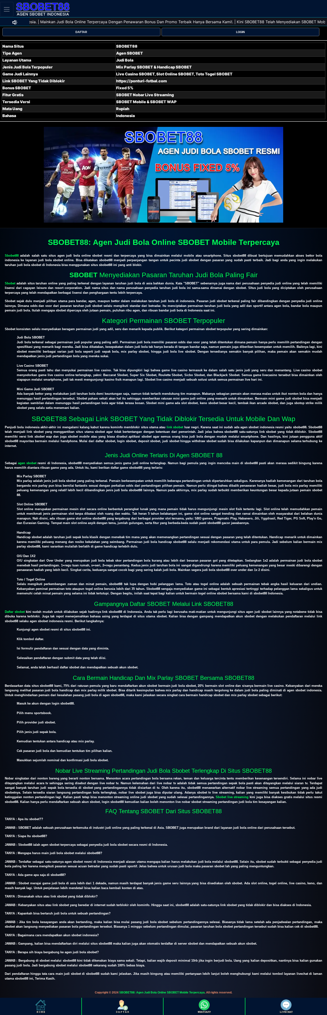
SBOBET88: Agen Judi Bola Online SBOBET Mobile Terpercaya (162, 992)
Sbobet (10, 283)
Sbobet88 (12, 255)
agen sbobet (27, 463)
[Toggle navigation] (6, 9)
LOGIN (240, 32)
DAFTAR (81, 32)
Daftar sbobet (15, 612)
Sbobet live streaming (232, 797)
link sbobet (175, 427)
